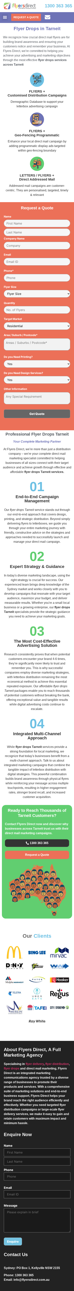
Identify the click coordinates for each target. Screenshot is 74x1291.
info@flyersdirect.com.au (31, 1279)
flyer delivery (35, 1064)
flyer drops (11, 1068)
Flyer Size (10, 287)
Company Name (14, 238)
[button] (5, 17)
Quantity (9, 303)
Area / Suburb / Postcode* (21, 335)
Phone (8, 1169)
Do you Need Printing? (18, 357)
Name (7, 216)
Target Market (13, 319)
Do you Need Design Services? (23, 373)
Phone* (9, 270)
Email (7, 254)
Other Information (15, 389)
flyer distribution (57, 1064)
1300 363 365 (58, 5)
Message (10, 1205)
